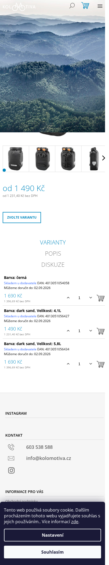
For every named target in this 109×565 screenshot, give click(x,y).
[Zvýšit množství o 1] (68, 297)
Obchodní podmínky (21, 501)
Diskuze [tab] (53, 264)
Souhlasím (52, 552)
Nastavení (52, 535)
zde (74, 522)
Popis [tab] (53, 253)
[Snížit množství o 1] (90, 297)
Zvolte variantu (22, 217)
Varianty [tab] (53, 242)
